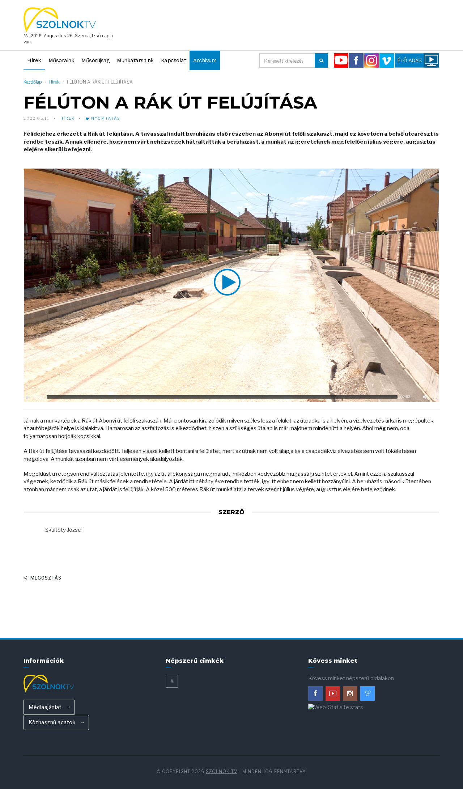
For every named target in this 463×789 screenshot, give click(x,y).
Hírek (34, 60)
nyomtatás (105, 118)
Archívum (204, 60)
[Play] (28, 397)
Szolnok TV (221, 771)
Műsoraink (61, 60)
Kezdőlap (33, 82)
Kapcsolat (173, 60)
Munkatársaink (135, 60)
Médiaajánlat (46, 707)
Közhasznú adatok (53, 722)
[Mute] (425, 397)
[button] (231, 285)
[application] (231, 285)
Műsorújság (95, 60)
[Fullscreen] (435, 397)
